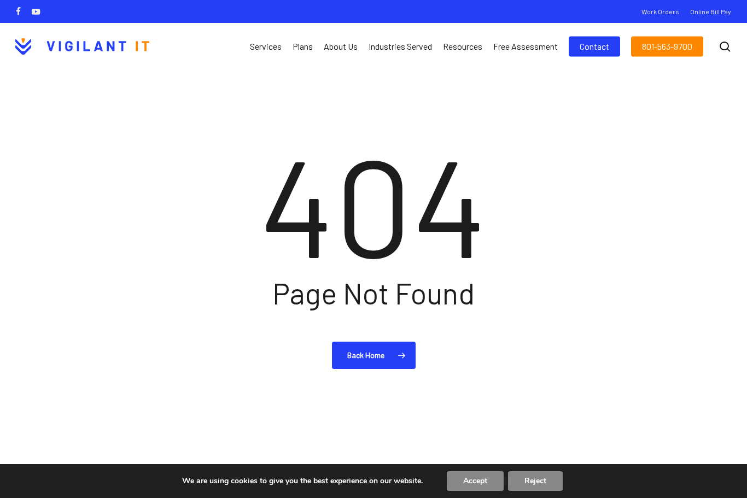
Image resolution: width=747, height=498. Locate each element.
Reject (535, 481)
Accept (475, 481)
